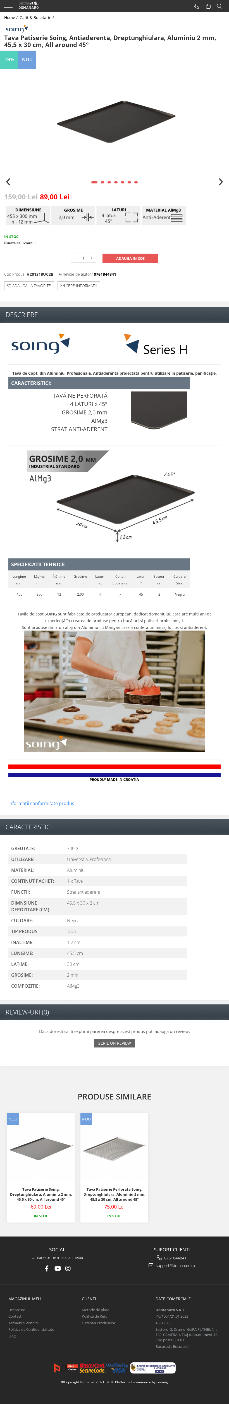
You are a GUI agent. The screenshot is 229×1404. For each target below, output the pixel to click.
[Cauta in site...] (219, 6)
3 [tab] (109, 182)
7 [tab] (136, 182)
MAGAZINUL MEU (24, 1298)
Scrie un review (114, 1043)
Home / (11, 17)
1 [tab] (94, 182)
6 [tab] (129, 182)
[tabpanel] (114, 120)
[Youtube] (57, 1268)
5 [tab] (123, 182)
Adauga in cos (130, 258)
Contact (15, 1316)
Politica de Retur (95, 1316)
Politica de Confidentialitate (31, 1329)
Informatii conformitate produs (41, 803)
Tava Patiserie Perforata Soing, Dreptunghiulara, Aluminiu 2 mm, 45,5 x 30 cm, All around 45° (114, 1194)
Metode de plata (95, 1309)
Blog (12, 1336)
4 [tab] (116, 182)
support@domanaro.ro (175, 1265)
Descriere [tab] (22, 314)
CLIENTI (89, 1298)
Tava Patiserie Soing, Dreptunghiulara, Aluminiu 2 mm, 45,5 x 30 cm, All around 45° (41, 1194)
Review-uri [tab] (27, 1011)
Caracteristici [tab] (29, 826)
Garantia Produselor (98, 1322)
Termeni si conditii (23, 1322)
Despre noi (17, 1309)
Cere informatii (81, 285)
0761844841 (175, 1258)
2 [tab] (102, 182)
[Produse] (9, 7)
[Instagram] (68, 1268)
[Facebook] (47, 1268)
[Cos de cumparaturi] (208, 6)
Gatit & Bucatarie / (37, 17)
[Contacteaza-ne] (196, 6)
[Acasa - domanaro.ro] (39, 5)
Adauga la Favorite (31, 285)
